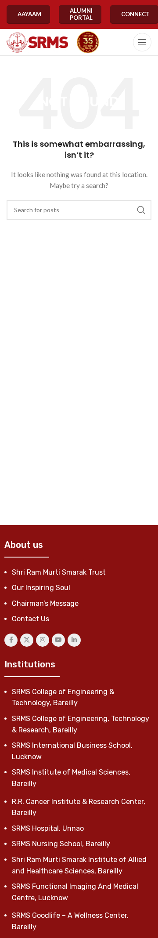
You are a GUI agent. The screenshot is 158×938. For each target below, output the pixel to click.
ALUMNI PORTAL (81, 14)
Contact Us (30, 619)
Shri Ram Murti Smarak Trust (59, 572)
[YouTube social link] (58, 640)
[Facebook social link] (11, 640)
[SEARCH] (141, 210)
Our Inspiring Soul (41, 587)
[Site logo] (37, 42)
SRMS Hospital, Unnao (48, 828)
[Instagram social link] (42, 640)
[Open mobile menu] (142, 42)
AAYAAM (29, 14)
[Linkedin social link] (74, 640)
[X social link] (26, 640)
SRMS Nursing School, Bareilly (61, 844)
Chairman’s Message (45, 603)
